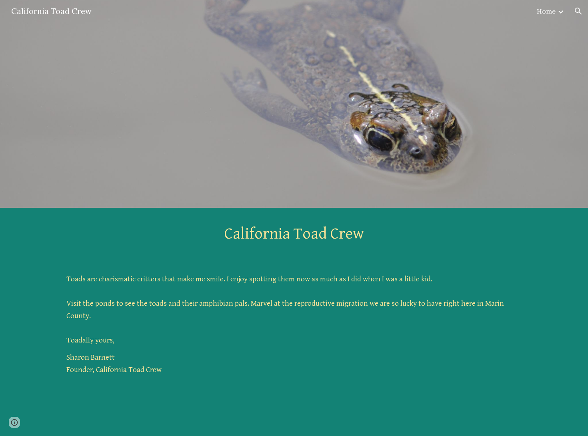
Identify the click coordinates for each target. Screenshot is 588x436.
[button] (578, 11)
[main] (294, 234)
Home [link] (546, 11)
